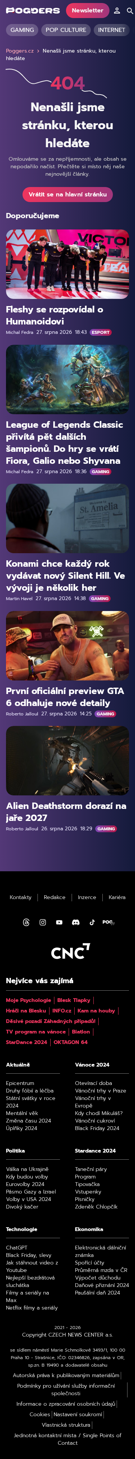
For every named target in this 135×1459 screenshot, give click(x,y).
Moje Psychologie (28, 1000)
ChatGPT (16, 1248)
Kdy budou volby (27, 1177)
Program (85, 1177)
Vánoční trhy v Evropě (93, 1102)
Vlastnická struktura (66, 1425)
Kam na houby (96, 1011)
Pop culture (66, 30)
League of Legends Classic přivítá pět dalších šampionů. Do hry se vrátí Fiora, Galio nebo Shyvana (64, 442)
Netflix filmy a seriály (32, 1308)
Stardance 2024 (95, 1151)
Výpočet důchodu (97, 1278)
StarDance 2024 (26, 1042)
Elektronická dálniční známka (100, 1251)
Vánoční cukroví (95, 1121)
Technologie (21, 1229)
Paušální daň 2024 (97, 1293)
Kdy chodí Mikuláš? (99, 1113)
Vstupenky (88, 1192)
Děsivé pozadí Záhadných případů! (50, 1021)
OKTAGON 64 (71, 1042)
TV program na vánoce (36, 1032)
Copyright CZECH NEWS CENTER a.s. (67, 1335)
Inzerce (87, 897)
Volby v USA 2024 (28, 1199)
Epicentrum (20, 1083)
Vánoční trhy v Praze (100, 1091)
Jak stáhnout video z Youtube (32, 1266)
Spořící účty (89, 1263)
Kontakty (21, 897)
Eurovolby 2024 (25, 1184)
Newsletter (88, 10)
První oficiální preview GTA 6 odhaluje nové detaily (65, 696)
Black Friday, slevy (28, 1255)
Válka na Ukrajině (27, 1169)
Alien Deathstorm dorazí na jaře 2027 (66, 812)
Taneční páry (91, 1169)
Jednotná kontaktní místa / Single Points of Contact (68, 1439)
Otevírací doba (93, 1083)
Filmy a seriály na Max (27, 1296)
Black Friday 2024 (97, 1128)
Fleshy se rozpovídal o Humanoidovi (54, 315)
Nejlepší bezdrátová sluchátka (30, 1281)
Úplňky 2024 (21, 1128)
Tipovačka (87, 1184)
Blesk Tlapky (73, 1000)
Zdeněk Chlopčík (96, 1207)
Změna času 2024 (28, 1121)
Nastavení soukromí (78, 1414)
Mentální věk (22, 1113)
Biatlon (81, 1032)
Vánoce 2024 (92, 1065)
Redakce (55, 897)
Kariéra (117, 897)
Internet (111, 30)
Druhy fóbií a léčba (30, 1091)
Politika (15, 1151)
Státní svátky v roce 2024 (31, 1102)
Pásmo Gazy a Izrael (31, 1192)
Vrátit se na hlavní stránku (67, 194)
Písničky (84, 1199)
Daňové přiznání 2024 (102, 1285)
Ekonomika (89, 1229)
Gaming (22, 30)
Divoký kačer (22, 1207)
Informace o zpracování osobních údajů (65, 1404)
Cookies (40, 1414)
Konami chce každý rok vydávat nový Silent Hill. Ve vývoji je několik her (65, 575)
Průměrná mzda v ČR (101, 1270)
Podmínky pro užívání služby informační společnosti (66, 1389)
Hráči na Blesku (26, 1011)
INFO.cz (61, 1011)
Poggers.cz (20, 51)
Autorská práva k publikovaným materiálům (66, 1375)
